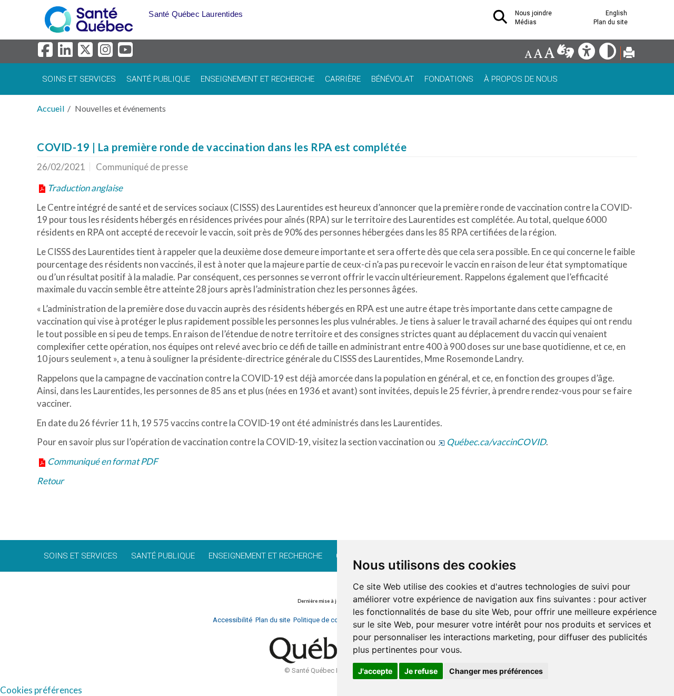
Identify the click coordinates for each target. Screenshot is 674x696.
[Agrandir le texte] (549, 54)
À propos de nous (521, 79)
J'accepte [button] (375, 670)
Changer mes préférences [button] (496, 670)
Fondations (448, 79)
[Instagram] (107, 52)
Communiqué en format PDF (102, 461)
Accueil (51, 108)
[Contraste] (608, 54)
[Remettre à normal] (537, 54)
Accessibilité (232, 620)
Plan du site (610, 22)
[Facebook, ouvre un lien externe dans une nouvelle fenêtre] (47, 52)
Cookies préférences (41, 689)
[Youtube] (126, 52)
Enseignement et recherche (257, 79)
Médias (526, 22)
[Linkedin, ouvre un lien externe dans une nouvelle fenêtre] (67, 52)
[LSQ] (566, 54)
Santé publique (158, 79)
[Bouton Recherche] (140, 10)
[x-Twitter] (87, 52)
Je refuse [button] (421, 670)
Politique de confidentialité (333, 620)
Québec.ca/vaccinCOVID (496, 441)
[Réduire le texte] (528, 54)
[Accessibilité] (587, 54)
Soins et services (79, 79)
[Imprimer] (629, 54)
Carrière (343, 79)
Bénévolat (392, 79)
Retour (50, 480)
